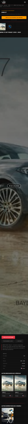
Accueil (1, 5)
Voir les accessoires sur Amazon (14, 17)
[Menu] (25, 2)
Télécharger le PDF (8, 341)
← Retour (19, 341)
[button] (14, 185)
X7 (12, 5)
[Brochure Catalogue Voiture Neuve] (4, 2)
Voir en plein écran (8, 337)
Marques (5, 5)
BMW (9, 5)
